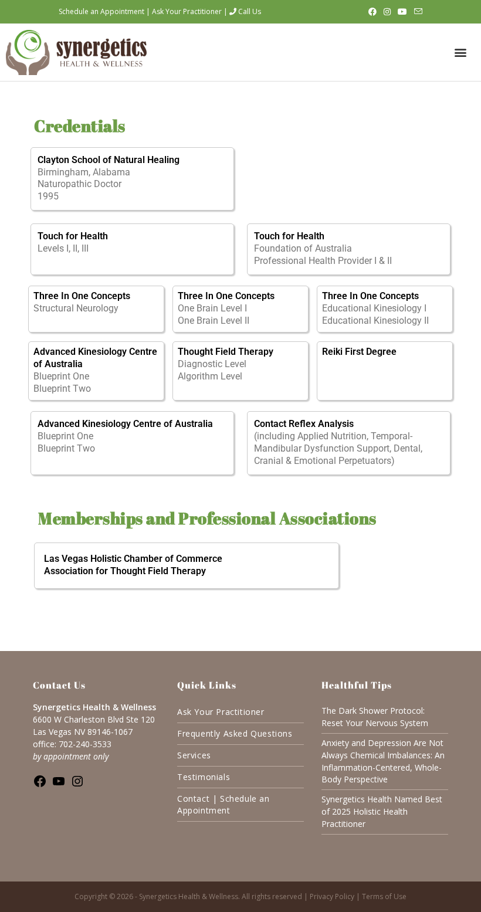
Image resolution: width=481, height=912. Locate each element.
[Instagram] (77, 784)
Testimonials (203, 776)
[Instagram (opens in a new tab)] (387, 12)
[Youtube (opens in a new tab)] (402, 12)
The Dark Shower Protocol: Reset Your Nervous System (374, 716)
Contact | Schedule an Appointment (223, 804)
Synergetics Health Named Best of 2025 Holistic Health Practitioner (381, 811)
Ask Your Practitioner (187, 11)
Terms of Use (384, 896)
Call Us (248, 11)
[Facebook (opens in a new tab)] (372, 12)
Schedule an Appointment (101, 11)
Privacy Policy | (336, 896)
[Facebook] (40, 784)
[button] (460, 52)
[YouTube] (59, 784)
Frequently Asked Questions (235, 733)
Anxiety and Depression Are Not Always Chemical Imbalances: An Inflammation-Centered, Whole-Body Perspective (383, 761)
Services (194, 755)
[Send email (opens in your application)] (416, 12)
